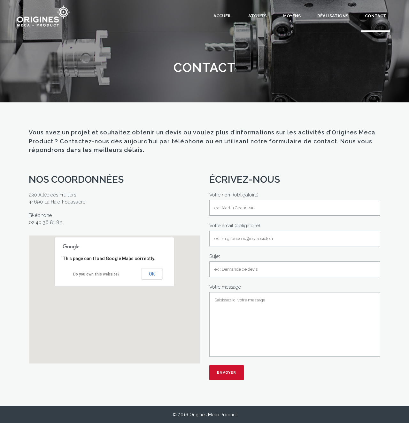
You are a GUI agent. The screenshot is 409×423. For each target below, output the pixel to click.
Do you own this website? (96, 274)
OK (152, 273)
